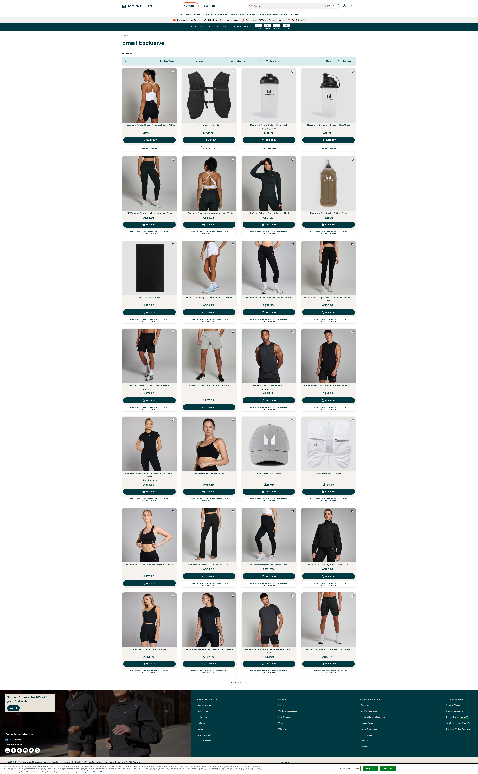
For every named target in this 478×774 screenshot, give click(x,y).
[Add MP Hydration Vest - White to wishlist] (352, 420)
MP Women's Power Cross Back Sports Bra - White (209, 213)
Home (125, 35)
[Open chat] (37, 750)
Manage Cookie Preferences (19, 734)
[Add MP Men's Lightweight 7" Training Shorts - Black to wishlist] (352, 595)
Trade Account (367, 735)
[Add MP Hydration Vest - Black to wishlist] (232, 71)
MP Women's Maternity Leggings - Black (269, 565)
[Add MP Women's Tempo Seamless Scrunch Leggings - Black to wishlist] (352, 244)
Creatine (208, 14)
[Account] (344, 6)
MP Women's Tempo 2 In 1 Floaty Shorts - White (209, 298)
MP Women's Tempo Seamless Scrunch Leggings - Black (328, 299)
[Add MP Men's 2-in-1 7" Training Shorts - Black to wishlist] (173, 332)
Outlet (284, 14)
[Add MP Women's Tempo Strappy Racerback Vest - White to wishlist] (173, 71)
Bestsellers (185, 14)
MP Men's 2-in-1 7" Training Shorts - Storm (209, 385)
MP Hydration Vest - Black (209, 125)
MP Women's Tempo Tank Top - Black (149, 649)
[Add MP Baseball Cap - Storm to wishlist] (292, 420)
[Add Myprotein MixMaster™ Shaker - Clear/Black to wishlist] (352, 71)
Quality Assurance (369, 711)
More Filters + (332, 61)
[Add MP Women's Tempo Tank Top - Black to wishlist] (173, 595)
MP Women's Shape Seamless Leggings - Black (268, 298)
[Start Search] (251, 6)
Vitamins (251, 14)
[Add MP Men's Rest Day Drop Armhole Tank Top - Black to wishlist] (352, 332)
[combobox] (294, 6)
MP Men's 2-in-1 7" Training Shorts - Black (149, 385)
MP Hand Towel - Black (149, 298)
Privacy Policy (367, 723)
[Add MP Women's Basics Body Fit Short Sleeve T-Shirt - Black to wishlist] (173, 420)
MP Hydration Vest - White (328, 474)
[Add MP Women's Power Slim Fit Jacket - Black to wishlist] (292, 159)
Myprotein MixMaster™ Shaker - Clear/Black (328, 125)
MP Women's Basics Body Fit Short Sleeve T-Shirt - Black (149, 475)
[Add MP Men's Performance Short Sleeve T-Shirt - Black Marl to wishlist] (292, 595)
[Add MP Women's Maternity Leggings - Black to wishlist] (292, 511)
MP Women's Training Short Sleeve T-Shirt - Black (209, 649)
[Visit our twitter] (31, 750)
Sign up (13, 708)
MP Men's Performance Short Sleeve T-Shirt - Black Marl (269, 650)
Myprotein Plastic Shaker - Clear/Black (268, 125)
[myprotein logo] (137, 6)
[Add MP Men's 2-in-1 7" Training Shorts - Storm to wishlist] (232, 332)
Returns (201, 723)
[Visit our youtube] (25, 750)
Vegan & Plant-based (268, 14)
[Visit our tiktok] (19, 750)
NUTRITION (190, 6)
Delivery (201, 729)
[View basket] (352, 6)
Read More (127, 53)
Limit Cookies (370, 768)
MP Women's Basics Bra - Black (209, 474)
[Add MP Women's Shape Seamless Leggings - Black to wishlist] (292, 244)
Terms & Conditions (369, 729)
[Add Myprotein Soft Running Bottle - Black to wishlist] (352, 159)
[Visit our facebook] (13, 750)
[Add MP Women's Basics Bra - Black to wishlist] (232, 420)
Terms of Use (99, 772)
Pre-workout (221, 14)
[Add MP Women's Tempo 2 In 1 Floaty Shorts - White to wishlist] (232, 244)
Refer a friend (457, 717)
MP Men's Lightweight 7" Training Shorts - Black (328, 649)
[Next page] (245, 682)
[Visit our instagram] (7, 750)
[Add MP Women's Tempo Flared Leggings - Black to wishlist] (232, 511)
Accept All (388, 768)
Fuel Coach (333, 6)
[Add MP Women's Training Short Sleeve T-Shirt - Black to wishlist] (232, 595)
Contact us (203, 711)
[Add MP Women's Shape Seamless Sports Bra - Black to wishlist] (173, 511)
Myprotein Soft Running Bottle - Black (328, 213)
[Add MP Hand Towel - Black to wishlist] (173, 244)
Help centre (203, 717)
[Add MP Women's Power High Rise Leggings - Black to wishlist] (173, 159)
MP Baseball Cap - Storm (269, 474)
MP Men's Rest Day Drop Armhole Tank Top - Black (328, 385)
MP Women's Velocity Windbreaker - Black (328, 565)
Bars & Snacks (237, 14)
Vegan (281, 723)
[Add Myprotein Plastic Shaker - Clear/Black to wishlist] (292, 71)
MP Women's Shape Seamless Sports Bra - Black (149, 565)
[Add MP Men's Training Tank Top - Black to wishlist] (292, 332)
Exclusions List (204, 735)
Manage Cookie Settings (349, 768)
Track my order (204, 741)
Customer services (206, 705)
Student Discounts (454, 711)
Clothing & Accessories (288, 711)
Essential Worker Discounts (458, 729)
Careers (364, 747)
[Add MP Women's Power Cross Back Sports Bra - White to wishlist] (232, 159)
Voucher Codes (453, 705)
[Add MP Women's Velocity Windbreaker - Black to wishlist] (352, 511)
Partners (364, 741)
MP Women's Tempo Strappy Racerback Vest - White (149, 125)
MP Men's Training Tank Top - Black (269, 385)
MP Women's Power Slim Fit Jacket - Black (269, 213)
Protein (197, 14)
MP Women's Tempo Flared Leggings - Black (209, 565)
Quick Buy (151, 140)
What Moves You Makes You (459, 723)
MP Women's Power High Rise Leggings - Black (149, 213)
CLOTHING (210, 6)
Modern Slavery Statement (373, 717)
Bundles (294, 14)
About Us (365, 705)
